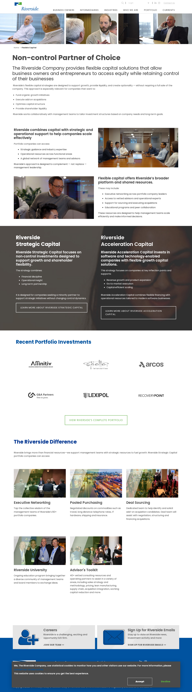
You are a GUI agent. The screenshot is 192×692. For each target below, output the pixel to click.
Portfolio (150, 10)
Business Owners (63, 10)
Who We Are (130, 10)
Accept (139, 681)
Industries (111, 10)
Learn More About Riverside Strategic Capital (51, 307)
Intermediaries (89, 10)
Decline (165, 681)
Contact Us (169, 3)
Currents (169, 10)
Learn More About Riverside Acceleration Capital (133, 312)
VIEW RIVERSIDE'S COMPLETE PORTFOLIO (96, 420)
